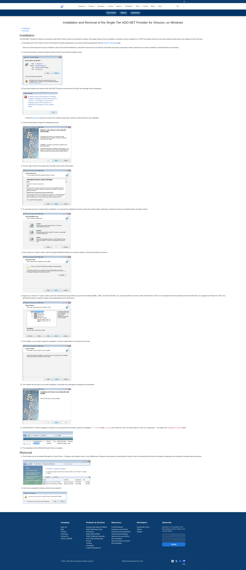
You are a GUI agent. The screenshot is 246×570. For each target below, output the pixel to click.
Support (139, 531)
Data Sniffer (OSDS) (93, 534)
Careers (63, 531)
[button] (183, 6)
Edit (184, 564)
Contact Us (64, 536)
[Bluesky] (180, 561)
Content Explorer (117, 527)
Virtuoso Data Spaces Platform (96, 527)
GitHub (139, 529)
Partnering (64, 534)
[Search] (177, 6)
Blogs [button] (152, 6)
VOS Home (111, 13)
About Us (64, 527)
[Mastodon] (184, 561)
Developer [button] (101, 6)
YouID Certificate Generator (95, 536)
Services (110, 6)
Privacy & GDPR (66, 538)
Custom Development (93, 548)
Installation (26, 28)
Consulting (89, 545)
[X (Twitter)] (176, 561)
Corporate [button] (81, 6)
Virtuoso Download (110, 43)
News (160, 6)
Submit (173, 544)
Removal (26, 31)
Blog (62, 529)
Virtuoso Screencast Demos (120, 531)
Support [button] (118, 6)
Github (123, 13)
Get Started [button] (128, 6)
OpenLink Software (75, 561)
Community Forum (143, 527)
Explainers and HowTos (119, 529)
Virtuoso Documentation (119, 534)
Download (135, 13)
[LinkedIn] (172, 561)
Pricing (88, 541)
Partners (145, 6)
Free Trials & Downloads (94, 538)
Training (89, 543)
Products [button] (91, 6)
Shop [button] (137, 6)
